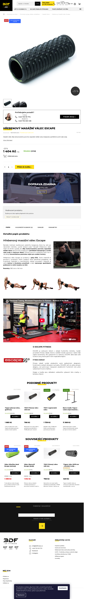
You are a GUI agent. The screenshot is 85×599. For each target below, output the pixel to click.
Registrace (6, 578)
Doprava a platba (59, 545)
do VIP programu (47, 3)
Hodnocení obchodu (60, 547)
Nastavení (21, 595)
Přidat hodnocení (12, 217)
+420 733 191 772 (37, 548)
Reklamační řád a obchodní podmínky (65, 550)
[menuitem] (20, 9)
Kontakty (57, 558)
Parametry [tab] (53, 227)
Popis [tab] (8, 227)
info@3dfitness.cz (37, 546)
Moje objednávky (7, 581)
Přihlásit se (42, 526)
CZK (71, 3)
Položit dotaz (68, 117)
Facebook (35, 550)
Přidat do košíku (24, 167)
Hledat (37, 3)
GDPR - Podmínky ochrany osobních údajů (66, 552)
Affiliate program (59, 556)
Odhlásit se (6, 583)
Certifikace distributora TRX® (63, 554)
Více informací (7, 140)
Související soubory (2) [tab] (24, 227)
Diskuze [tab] (40, 227)
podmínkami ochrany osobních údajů (42, 520)
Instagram (35, 553)
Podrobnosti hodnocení (27, 132)
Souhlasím (62, 588)
